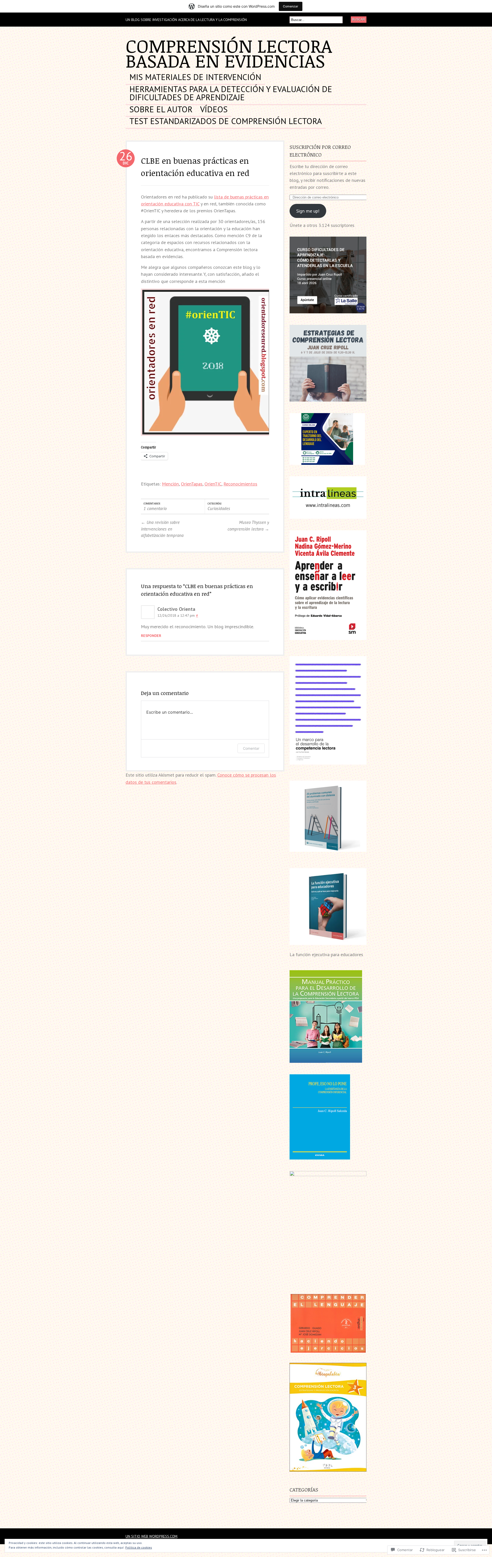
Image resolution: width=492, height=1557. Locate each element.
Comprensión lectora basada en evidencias (229, 53)
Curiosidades (219, 508)
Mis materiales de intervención (195, 77)
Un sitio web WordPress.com (151, 1536)
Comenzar (290, 6)
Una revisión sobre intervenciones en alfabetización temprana (162, 529)
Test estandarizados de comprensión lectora (225, 121)
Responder (151, 635)
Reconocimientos (240, 484)
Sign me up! (307, 211)
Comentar (251, 748)
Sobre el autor (160, 110)
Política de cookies (138, 1547)
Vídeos (214, 110)
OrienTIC (212, 484)
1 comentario (155, 508)
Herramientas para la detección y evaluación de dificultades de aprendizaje (230, 94)
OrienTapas (191, 484)
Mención (170, 484)
